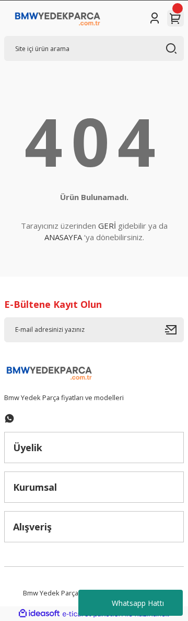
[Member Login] (154, 18)
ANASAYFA (63, 237)
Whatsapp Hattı (138, 603)
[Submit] (174, 329)
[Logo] (58, 18)
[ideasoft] (39, 613)
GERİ (107, 225)
